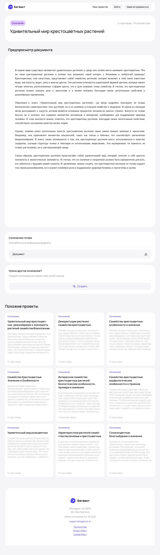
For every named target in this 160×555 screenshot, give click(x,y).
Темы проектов (100, 6)
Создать (82, 286)
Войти (117, 6)
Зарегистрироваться (138, 6)
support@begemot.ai (80, 521)
